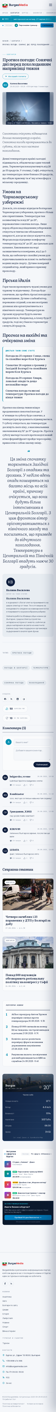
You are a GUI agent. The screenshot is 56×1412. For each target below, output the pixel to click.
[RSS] (11, 1283)
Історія (5, 1314)
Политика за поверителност (13, 1404)
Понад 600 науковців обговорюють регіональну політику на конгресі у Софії (27, 978)
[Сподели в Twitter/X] (11, 699)
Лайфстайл (7, 1318)
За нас (9, 1383)
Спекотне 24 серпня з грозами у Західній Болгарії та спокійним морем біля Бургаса (26, 368)
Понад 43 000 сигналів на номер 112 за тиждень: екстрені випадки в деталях (30, 1030)
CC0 (49, 123)
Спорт (5, 1326)
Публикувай (42, 764)
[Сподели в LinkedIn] (17, 699)
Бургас (25, 13)
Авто (4, 1301)
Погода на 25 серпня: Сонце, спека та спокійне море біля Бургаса (28, 357)
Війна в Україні (8, 1331)
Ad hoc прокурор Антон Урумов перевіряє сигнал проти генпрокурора (29, 1018)
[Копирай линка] (23, 699)
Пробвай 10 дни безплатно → (28, 1217)
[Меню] (51, 5)
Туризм (5, 1343)
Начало (5, 41)
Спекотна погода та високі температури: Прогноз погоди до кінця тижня (27, 394)
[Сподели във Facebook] (5, 699)
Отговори (17, 785)
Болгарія (15, 13)
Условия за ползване (35, 1404)
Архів (5, 13)
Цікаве (5, 1309)
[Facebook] (5, 1283)
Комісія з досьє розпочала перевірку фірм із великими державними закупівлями (27, 1042)
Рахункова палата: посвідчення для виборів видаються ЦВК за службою (29, 1058)
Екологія (37, 13)
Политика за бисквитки (11, 1406)
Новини (5, 1322)
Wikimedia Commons (39, 123)
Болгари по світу (10, 1305)
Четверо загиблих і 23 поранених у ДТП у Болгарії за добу (28, 920)
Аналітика (6, 1296)
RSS (7, 1377)
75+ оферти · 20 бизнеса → (41, 1154)
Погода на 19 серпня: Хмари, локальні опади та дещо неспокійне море (24, 381)
